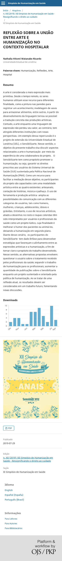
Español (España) (14, 494)
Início (5, 10)
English (9, 490)
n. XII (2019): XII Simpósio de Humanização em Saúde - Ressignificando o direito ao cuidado (29, 15)
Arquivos (16, 10)
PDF (10, 428)
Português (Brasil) (14, 499)
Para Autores (11, 523)
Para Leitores (11, 518)
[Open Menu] (3, 3)
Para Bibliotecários (13, 528)
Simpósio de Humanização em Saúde (27, 3)
